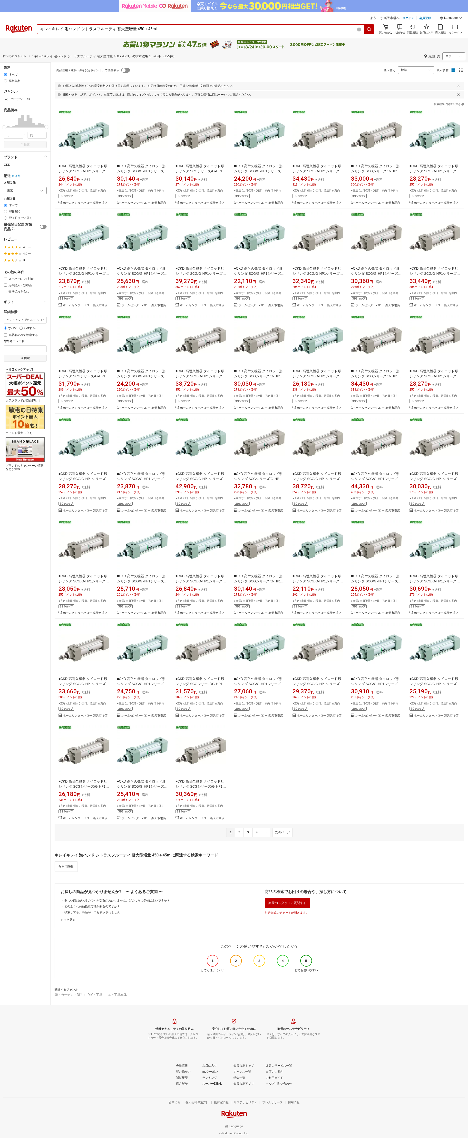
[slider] (4, 127)
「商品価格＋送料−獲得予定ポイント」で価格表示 (86, 70)
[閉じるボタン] (458, 86)
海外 (18, 176)
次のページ (282, 832)
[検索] (369, 29)
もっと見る (68, 920)
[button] (451, 18)
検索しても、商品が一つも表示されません (92, 912)
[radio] (5, 74)
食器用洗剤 (66, 866)
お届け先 (10, 182)
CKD (7, 165)
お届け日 (10, 198)
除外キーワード (14, 341)
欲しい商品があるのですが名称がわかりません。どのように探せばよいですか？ (117, 900)
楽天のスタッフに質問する (287, 903)
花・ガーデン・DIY (68, 995)
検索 (27, 144)
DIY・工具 (95, 995)
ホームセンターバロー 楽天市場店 (85, 203)
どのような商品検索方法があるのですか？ (92, 906)
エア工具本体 (117, 995)
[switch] (43, 227)
